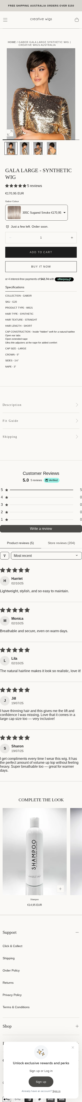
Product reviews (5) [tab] (20, 543)
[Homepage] (41, 20)
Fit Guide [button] (10, 420)
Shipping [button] (10, 436)
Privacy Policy (12, 995)
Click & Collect (12, 946)
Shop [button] (7, 1026)
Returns (8, 982)
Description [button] (12, 405)
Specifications (14, 287)
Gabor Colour (12, 201)
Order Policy (11, 970)
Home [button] (12, 42)
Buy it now (41, 266)
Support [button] (10, 932)
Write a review (41, 528)
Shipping (9, 958)
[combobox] (36, 213)
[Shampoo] (35, 851)
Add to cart (41, 252)
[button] (5, 19)
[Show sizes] (60, 889)
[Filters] (4, 556)
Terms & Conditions (16, 1007)
